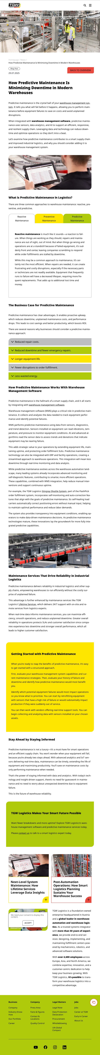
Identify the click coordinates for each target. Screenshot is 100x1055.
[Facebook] (45, 1047)
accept (28, 923)
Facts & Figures (37, 1012)
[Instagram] (55, 1047)
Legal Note (57, 1007)
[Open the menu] (90, 5)
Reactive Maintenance (22, 218)
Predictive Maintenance (77, 218)
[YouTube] (36, 1047)
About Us (78, 1020)
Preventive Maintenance (49, 218)
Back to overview (80, 70)
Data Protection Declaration (59, 1013)
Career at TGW (81, 1012)
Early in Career (81, 1016)
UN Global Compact (57, 1029)
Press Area (35, 1007)
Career (12, 1023)
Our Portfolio (15, 1019)
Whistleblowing (59, 1023)
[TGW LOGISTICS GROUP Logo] (15, 5)
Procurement (58, 1019)
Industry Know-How (16, 1013)
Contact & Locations (35, 1017)
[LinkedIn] (64, 1047)
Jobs (76, 1007)
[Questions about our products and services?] (94, 1002)
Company (13, 1007)
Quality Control (37, 1023)
